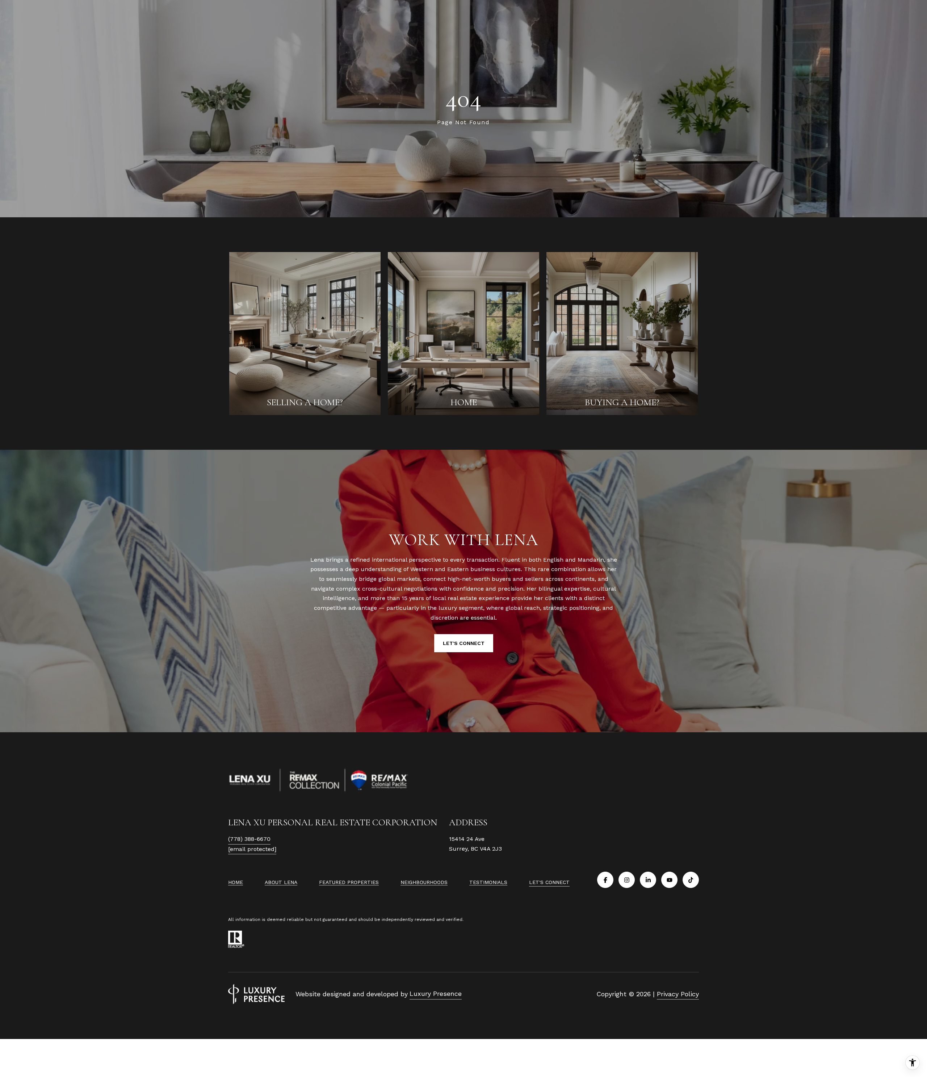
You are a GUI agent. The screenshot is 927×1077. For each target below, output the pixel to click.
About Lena (281, 882)
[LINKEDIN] (648, 880)
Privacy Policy (678, 994)
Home (235, 882)
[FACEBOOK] (605, 880)
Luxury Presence (436, 993)
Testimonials (488, 882)
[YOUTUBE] (669, 880)
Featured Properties (349, 882)
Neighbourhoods (424, 882)
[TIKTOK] (691, 880)
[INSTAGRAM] (626, 880)
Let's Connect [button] (464, 643)
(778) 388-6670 (249, 838)
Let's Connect (549, 882)
